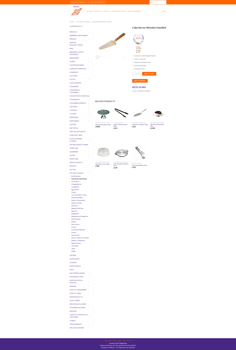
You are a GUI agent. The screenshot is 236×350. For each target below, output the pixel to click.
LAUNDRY (73, 262)
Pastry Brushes (75, 219)
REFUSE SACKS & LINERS (78, 304)
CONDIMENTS (75, 99)
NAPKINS (73, 286)
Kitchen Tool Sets (76, 203)
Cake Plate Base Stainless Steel (120, 164)
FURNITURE (74, 148)
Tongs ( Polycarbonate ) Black (120, 125)
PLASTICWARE (75, 300)
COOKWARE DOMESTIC (78, 103)
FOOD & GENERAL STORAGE (76, 140)
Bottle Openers (76, 176)
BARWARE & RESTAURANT (79, 35)
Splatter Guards (76, 243)
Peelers (73, 222)
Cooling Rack (75, 187)
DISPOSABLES (74, 121)
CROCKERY (73, 106)
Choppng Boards (76, 184)
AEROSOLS (73, 32)
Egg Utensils (75, 189)
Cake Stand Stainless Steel (103, 124)
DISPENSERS (74, 117)
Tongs (73, 248)
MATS (72, 269)
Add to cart (149, 74)
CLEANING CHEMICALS (78, 69)
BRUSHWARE (74, 58)
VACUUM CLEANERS (77, 328)
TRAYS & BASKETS (76, 324)
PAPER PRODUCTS (76, 297)
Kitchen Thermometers (78, 200)
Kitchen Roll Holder (77, 197)
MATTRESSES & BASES (77, 273)
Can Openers (75, 181)
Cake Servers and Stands (102, 22)
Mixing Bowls (75, 214)
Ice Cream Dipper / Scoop (78, 195)
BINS (71, 48)
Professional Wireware (78, 230)
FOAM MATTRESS (76, 135)
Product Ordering (134, 11)
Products (90, 11)
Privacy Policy (127, 340)
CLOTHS (72, 79)
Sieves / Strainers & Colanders (80, 238)
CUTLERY (73, 114)
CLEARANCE (74, 72)
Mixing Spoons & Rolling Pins (79, 216)
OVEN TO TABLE (75, 293)
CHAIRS (72, 61)
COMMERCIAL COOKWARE (75, 91)
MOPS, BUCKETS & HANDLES (76, 281)
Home (72, 22)
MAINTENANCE (75, 266)
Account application (119, 11)
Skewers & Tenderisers (78, 240)
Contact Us (106, 11)
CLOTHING (73, 76)
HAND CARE (74, 159)
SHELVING (73, 311)
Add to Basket (140, 81)
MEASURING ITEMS (76, 277)
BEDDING (73, 39)
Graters (73, 192)
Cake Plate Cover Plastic (102, 164)
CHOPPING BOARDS (77, 65)
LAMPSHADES (74, 259)
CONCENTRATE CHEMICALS (80, 96)
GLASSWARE (74, 152)
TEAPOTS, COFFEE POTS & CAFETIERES (79, 316)
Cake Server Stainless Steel (140, 124)
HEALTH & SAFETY (76, 162)
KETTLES (73, 169)
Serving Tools (75, 235)
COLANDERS (74, 86)
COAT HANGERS (75, 83)
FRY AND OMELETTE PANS (79, 144)
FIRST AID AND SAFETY (78, 131)
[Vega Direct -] (77, 11)
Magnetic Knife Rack (77, 208)
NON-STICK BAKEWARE (78, 290)
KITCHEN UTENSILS (83, 22)
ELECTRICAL (74, 128)
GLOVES (72, 155)
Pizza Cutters (75, 224)
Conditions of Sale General (113, 340)
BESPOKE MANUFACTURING (76, 44)
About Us (98, 11)
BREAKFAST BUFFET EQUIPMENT (77, 53)
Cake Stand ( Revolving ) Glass (157, 125)
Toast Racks (74, 246)
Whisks (73, 251)
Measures (74, 211)
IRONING (73, 166)
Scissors (73, 232)
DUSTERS (73, 124)
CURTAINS (73, 110)
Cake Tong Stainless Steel (139, 165)
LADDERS (73, 255)
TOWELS (73, 320)
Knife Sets (74, 205)
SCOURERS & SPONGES (77, 307)
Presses (73, 227)
